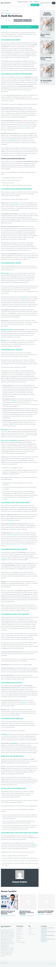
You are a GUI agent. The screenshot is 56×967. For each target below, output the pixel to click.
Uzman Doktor (7, 13)
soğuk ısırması (5, 559)
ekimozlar (14, 140)
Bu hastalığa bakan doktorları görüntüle (19, 27)
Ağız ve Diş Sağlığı (45, 82)
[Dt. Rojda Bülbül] (47, 70)
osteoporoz (16, 204)
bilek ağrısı (34, 845)
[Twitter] (54, 964)
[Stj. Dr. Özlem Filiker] (47, 24)
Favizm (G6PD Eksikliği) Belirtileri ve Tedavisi (46, 911)
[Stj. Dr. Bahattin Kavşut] (47, 47)
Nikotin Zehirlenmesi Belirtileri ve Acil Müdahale (8, 912)
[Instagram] (49, 964)
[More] (33, 20)
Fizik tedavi (4, 440)
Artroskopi (4, 734)
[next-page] (4, 918)
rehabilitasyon (14, 440)
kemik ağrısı (24, 297)
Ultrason (3, 340)
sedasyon (24, 702)
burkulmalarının (14, 534)
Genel (7, 10)
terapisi (14, 400)
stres (32, 221)
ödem (27, 165)
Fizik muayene (5, 273)
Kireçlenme (11, 520)
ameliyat (14, 743)
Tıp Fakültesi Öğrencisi (46, 37)
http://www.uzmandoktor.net (20, 884)
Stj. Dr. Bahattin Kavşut (46, 58)
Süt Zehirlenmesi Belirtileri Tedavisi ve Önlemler (26, 912)
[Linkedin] (52, 964)
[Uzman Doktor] (2, 13)
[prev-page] (2, 918)
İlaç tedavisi (4, 429)
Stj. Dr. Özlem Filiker (45, 35)
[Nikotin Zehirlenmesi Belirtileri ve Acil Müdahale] (9, 901)
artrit (10, 524)
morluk (25, 126)
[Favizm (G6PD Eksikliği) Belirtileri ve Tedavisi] (46, 901)
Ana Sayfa (3, 10)
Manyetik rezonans (6, 329)
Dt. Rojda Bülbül (46, 81)
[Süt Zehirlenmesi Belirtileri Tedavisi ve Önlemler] (28, 901)
